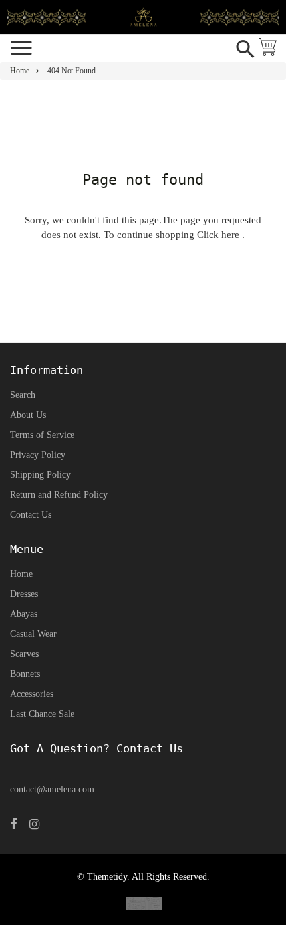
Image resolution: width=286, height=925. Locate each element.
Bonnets (25, 674)
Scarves (24, 654)
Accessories (31, 694)
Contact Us (30, 515)
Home (19, 70)
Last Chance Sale (42, 714)
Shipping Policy (40, 475)
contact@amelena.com (52, 789)
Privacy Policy (37, 455)
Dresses (24, 594)
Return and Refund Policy (59, 495)
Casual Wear (33, 634)
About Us (28, 415)
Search (22, 395)
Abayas (23, 614)
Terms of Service (42, 435)
